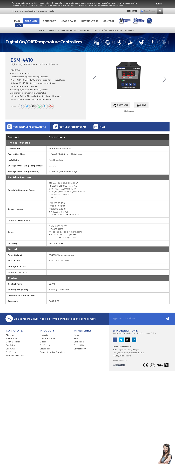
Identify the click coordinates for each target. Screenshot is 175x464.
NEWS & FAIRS (68, 21)
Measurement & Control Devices (75, 30)
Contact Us (79, 345)
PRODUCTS (31, 21)
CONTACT (108, 21)
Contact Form (80, 349)
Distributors (79, 342)
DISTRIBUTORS (89, 21)
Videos (43, 342)
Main (41, 30)
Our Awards (11, 349)
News (76, 335)
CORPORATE (132, 11)
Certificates (11, 352)
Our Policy (10, 345)
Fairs (76, 338)
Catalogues (45, 349)
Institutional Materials (15, 355)
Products (52, 30)
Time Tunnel (11, 338)
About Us (10, 335)
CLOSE (158, 4)
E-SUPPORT (49, 21)
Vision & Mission (13, 342)
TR (160, 11)
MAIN (17, 21)
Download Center (48, 338)
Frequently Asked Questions (52, 352)
